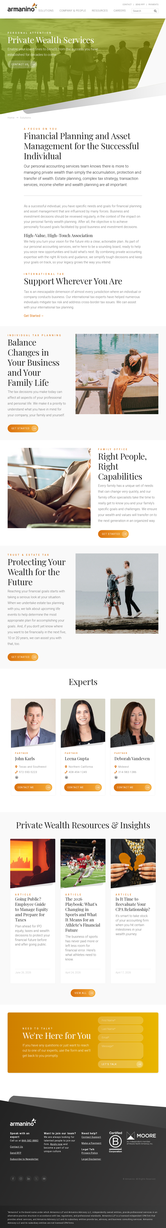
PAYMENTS (153, 4)
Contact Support (91, 1137)
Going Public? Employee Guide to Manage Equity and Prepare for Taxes (31, 909)
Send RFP (15, 1153)
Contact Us (20, 64)
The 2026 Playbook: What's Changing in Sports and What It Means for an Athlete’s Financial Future (82, 914)
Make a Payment (91, 1143)
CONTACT (127, 4)
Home (11, 117)
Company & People (72, 10)
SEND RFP (140, 4)
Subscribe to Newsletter (24, 1159)
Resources (100, 10)
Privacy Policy (90, 1153)
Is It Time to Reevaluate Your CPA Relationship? (133, 904)
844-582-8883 (30, 1140)
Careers (120, 10)
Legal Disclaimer (91, 1159)
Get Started (32, 316)
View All (81, 993)
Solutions (46, 10)
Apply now (56, 1144)
